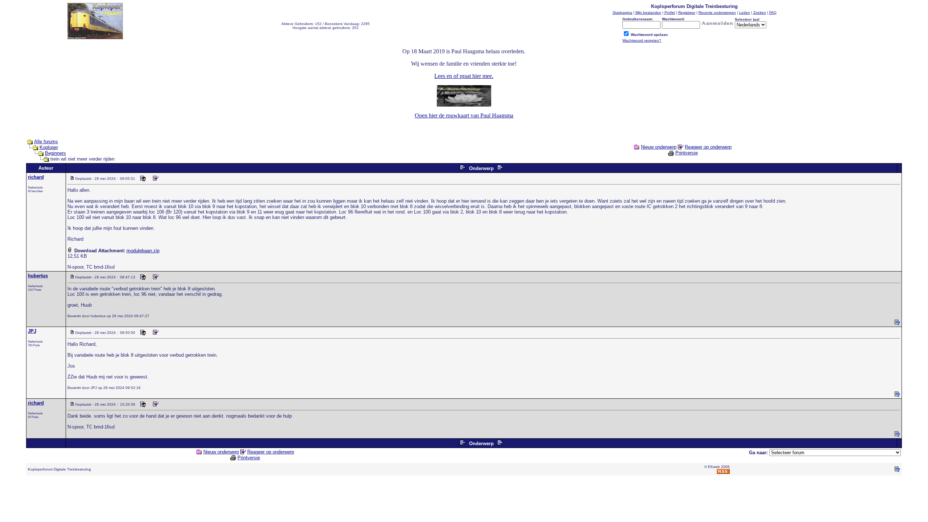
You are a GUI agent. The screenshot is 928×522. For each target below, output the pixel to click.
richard (36, 177)
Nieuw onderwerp (658, 147)
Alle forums (46, 141)
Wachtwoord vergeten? (641, 40)
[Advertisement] (464, 497)
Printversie (686, 153)
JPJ (32, 331)
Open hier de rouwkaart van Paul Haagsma (464, 115)
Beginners (55, 153)
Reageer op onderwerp (708, 147)
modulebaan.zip (143, 250)
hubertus (38, 275)
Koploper (49, 147)
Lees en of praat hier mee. (463, 76)
